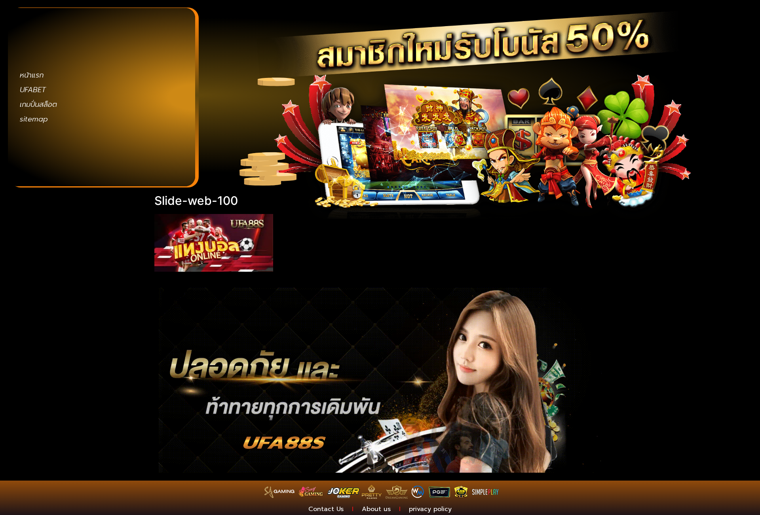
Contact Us (326, 509)
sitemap (34, 119)
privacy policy (430, 509)
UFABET (33, 89)
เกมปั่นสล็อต (38, 104)
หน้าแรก (32, 75)
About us (376, 509)
